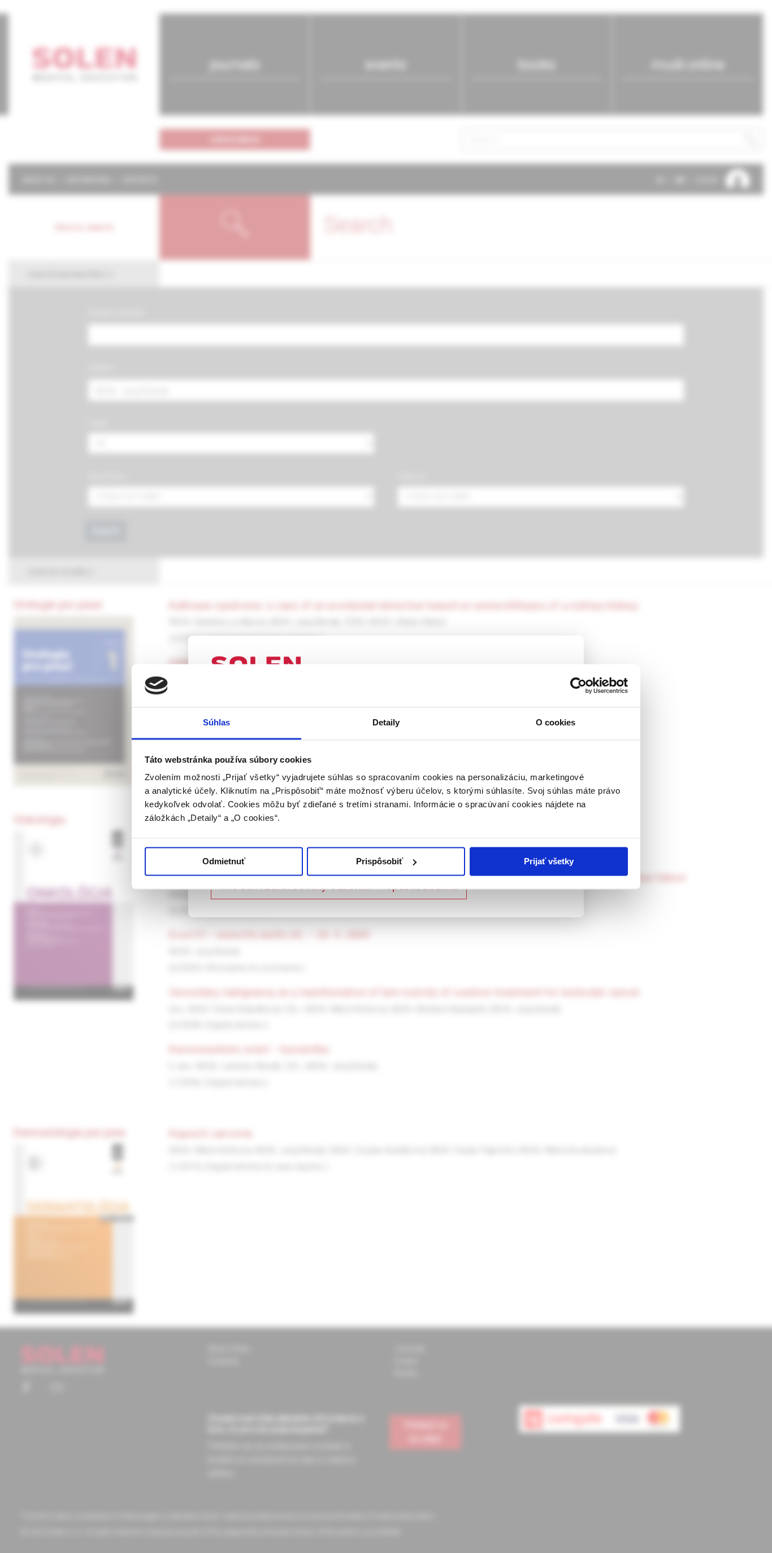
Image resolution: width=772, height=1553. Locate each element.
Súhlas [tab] (217, 723)
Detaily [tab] (386, 723)
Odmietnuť (223, 861)
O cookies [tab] (556, 723)
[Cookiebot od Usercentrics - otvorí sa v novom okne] (578, 685)
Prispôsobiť (379, 861)
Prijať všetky (549, 861)
